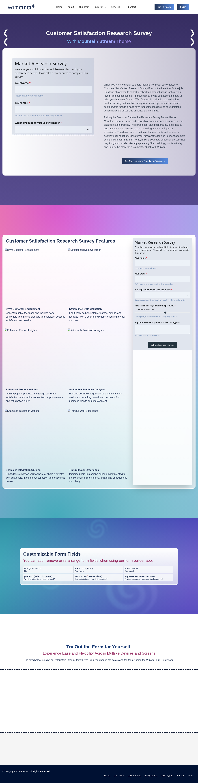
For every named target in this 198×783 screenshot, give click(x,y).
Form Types (167, 775)
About (71, 6)
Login (183, 6)
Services (115, 6)
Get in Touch (164, 6)
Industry (99, 6)
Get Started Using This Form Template (145, 160)
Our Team (84, 6)
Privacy (180, 775)
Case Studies (134, 775)
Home (59, 6)
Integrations (151, 775)
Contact (132, 6)
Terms (190, 775)
